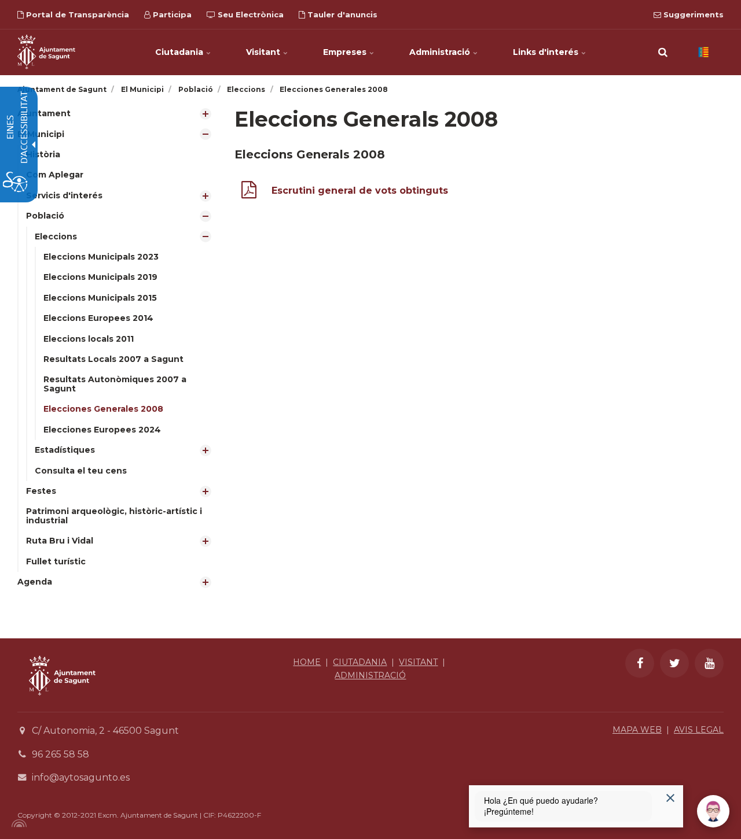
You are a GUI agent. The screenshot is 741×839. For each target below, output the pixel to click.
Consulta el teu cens (81, 470)
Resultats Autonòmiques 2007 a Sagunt (114, 383)
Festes (41, 491)
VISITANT (418, 662)
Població (45, 215)
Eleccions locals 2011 (88, 339)
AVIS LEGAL (699, 730)
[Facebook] (639, 663)
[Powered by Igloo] (17, 823)
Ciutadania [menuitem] (180, 52)
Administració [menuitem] (440, 52)
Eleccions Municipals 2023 (101, 257)
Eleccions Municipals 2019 (100, 277)
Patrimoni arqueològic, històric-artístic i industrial (114, 515)
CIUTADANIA (360, 662)
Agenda (34, 581)
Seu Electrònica (249, 14)
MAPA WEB (637, 730)
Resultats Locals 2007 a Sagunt (113, 359)
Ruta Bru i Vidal (59, 540)
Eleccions (56, 236)
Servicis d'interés (64, 195)
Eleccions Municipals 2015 (100, 298)
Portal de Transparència (76, 14)
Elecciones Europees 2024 (102, 429)
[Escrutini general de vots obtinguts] (248, 192)
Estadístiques (65, 450)
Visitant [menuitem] (264, 52)
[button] (663, 52)
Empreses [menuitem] (346, 52)
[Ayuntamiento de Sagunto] (62, 703)
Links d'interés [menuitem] (547, 52)
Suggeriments (692, 14)
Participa (171, 14)
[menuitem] (117, 114)
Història (43, 154)
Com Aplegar (54, 174)
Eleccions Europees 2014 (98, 318)
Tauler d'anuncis (341, 14)
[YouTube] (709, 663)
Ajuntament (44, 113)
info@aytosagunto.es (81, 777)
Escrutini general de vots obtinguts (360, 190)
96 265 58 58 (60, 754)
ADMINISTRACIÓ (370, 675)
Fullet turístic (56, 561)
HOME (307, 662)
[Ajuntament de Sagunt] (46, 52)
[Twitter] (674, 663)
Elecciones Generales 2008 (103, 409)
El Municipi (40, 134)
